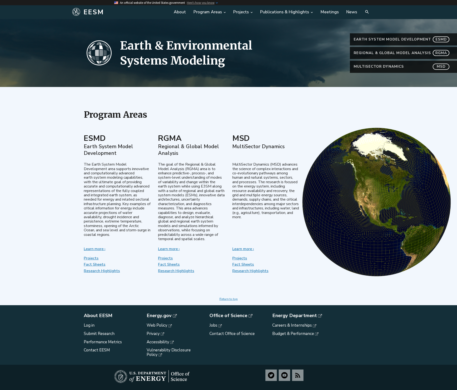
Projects (91, 258)
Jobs (213, 325)
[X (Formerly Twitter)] (271, 375)
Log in (89, 325)
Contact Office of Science (232, 333)
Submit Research (99, 333)
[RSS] (297, 375)
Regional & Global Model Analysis (400, 53)
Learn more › (94, 249)
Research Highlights (102, 271)
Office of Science (228, 316)
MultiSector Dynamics (400, 66)
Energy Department (294, 316)
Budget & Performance (293, 333)
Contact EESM (97, 350)
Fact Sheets (94, 264)
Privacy (153, 333)
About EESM (98, 316)
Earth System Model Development (400, 39)
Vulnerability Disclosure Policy (169, 352)
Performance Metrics (103, 342)
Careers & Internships (292, 325)
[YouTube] (284, 375)
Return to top (228, 299)
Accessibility (158, 342)
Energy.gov (159, 316)
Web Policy (157, 325)
